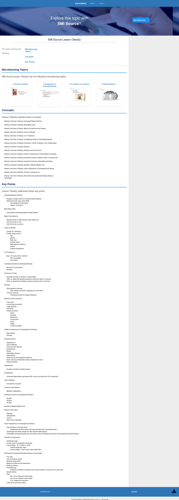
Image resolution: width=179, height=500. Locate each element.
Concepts (30, 57)
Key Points (30, 63)
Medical (92, 3)
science (101, 3)
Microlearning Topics (32, 51)
